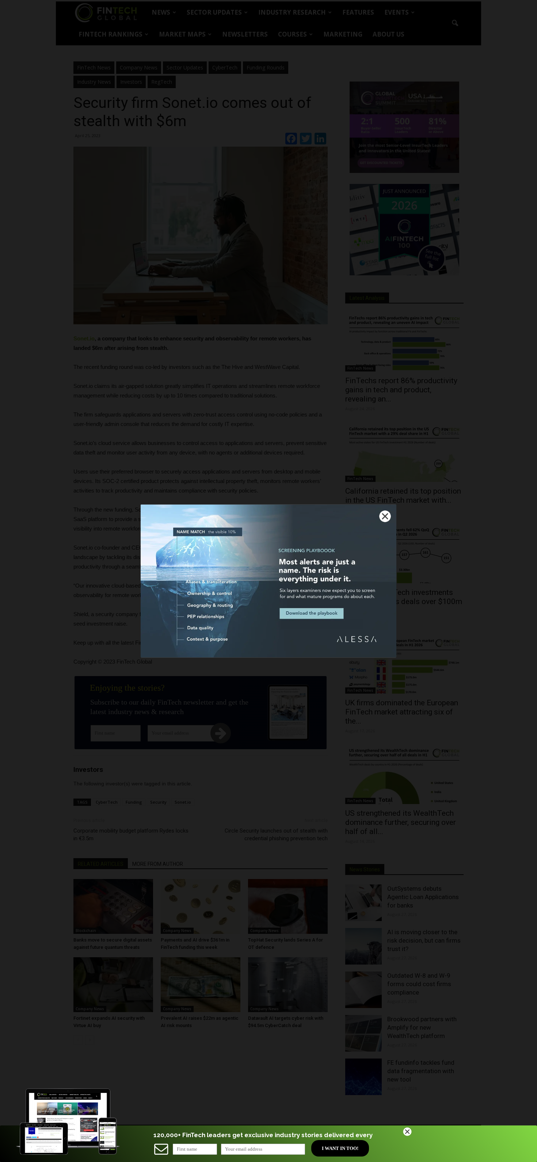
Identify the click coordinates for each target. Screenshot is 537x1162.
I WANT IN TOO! (340, 1148)
